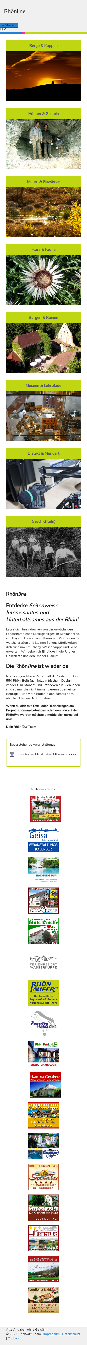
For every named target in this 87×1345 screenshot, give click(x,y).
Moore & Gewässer (43, 181)
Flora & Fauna (44, 249)
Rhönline (14, 11)
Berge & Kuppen (43, 45)
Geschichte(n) (43, 521)
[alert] (43, 754)
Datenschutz (71, 1334)
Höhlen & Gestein (43, 113)
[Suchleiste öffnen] (3, 30)
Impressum (51, 1334)
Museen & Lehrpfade (43, 385)
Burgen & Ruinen (43, 317)
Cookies (13, 1338)
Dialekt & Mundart (43, 453)
